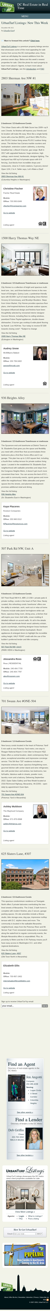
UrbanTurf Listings (9, 46)
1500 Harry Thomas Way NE (13, 336)
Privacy (36, 1297)
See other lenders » (25, 1155)
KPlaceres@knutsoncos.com (15, 524)
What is (35, 1216)
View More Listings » (25, 1212)
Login (21, 1216)
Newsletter (21, 1297)
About (6, 1297)
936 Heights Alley (8, 494)
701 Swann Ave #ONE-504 (12, 794)
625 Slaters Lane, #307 (11, 953)
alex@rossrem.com (11, 676)
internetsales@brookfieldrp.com (16, 981)
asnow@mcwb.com (11, 365)
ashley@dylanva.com (12, 824)
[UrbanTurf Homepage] (14, 10)
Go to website (9, 213)
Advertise (29, 1297)
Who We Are (13, 1297)
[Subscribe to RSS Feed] (48, 1299)
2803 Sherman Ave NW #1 (12, 176)
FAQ (42, 69)
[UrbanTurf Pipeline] (25, 1267)
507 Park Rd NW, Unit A (11, 647)
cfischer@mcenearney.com (14, 206)
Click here (34, 41)
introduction (31, 69)
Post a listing (33, 1219)
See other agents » (25, 1112)
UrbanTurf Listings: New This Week (24, 23)
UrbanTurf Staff (9, 30)
